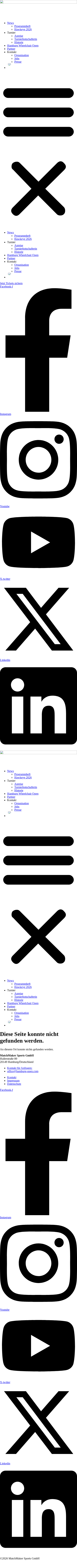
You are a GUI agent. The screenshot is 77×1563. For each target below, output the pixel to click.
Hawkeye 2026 (23, 29)
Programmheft (22, 26)
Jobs (16, 58)
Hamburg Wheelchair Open (22, 45)
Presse (17, 61)
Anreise (18, 35)
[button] (38, 150)
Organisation (21, 55)
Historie (18, 42)
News (10, 22)
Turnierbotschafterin (25, 39)
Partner (11, 48)
